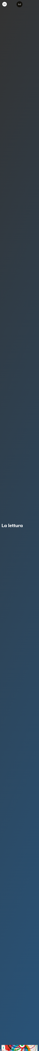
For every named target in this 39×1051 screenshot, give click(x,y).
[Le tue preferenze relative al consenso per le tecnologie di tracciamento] (3, 1047)
